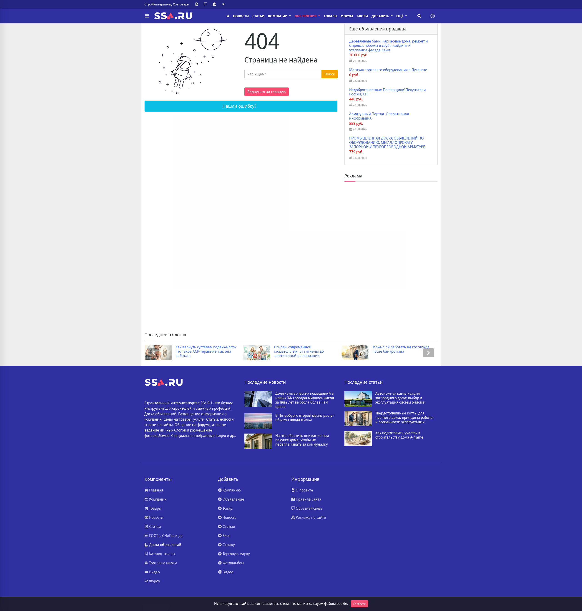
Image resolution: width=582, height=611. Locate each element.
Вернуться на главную (266, 91)
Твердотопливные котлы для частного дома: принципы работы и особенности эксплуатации (404, 417)
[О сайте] (197, 4)
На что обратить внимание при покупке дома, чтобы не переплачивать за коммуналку (302, 440)
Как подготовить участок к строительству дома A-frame (399, 435)
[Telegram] (223, 4)
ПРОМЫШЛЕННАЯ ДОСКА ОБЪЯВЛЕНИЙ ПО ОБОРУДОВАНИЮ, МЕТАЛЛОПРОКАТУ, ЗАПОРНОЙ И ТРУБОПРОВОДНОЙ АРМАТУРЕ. (387, 142)
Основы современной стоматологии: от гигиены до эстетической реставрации (299, 351)
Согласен (359, 604)
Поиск (329, 74)
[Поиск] (419, 16)
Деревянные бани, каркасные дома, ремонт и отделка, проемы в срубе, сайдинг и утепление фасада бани (388, 45)
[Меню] (147, 15)
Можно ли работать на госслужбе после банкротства (400, 349)
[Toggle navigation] (433, 16)
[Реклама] (215, 4)
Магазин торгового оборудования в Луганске (388, 70)
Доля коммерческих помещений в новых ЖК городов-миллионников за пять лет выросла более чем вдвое (304, 400)
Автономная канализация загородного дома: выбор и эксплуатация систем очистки (400, 397)
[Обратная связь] (206, 4)
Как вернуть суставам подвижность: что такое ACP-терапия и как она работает (206, 351)
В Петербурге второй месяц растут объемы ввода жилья (304, 417)
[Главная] (227, 16)
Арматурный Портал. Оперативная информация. (379, 116)
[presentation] (153, 353)
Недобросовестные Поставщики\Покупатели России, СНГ (387, 92)
